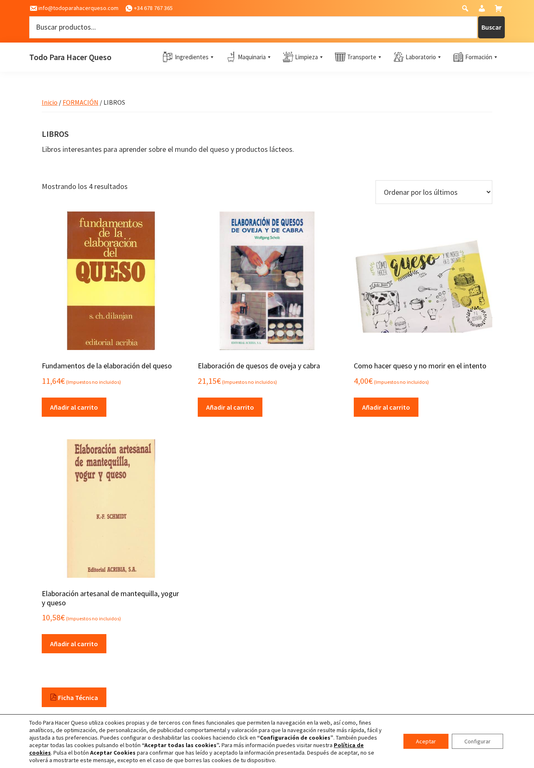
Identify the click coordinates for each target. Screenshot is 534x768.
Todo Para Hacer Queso (70, 57)
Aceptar (426, 741)
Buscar (491, 27)
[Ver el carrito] (499, 10)
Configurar (477, 741)
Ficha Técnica (77, 697)
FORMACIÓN (80, 102)
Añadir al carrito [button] (74, 407)
